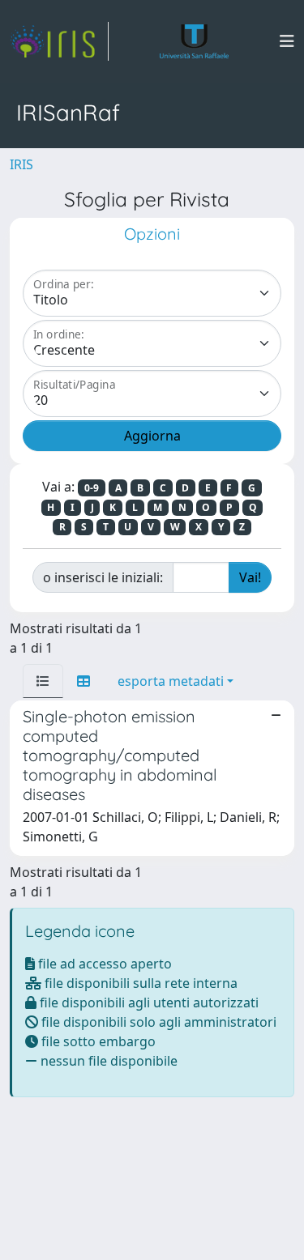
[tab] (43, 681)
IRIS (21, 164)
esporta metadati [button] (171, 681)
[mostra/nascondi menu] (287, 41)
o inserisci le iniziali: (103, 577)
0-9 (91, 488)
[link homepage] (59, 41)
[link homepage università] (194, 41)
